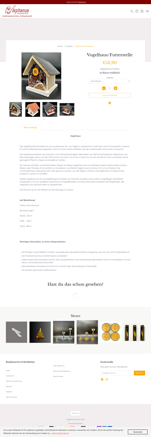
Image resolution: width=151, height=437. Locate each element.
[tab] (30, 127)
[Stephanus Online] (17, 11)
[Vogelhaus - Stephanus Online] (32, 109)
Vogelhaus (109, 77)
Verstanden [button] (137, 432)
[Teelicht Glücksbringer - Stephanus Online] (111, 332)
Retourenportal (11, 397)
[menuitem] (131, 11)
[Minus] (104, 88)
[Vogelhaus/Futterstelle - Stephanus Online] (15, 109)
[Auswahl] (115, 88)
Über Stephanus (59, 366)
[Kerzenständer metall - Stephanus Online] (63, 332)
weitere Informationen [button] (60, 433)
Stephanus (82, 2)
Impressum (10, 376)
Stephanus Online (109, 69)
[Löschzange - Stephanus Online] (16, 332)
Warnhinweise (58, 376)
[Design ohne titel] (134, 332)
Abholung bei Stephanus (62, 371)
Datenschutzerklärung (14, 381)
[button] (131, 11)
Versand (9, 386)
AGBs (8, 370)
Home (59, 46)
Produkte (69, 46)
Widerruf (9, 392)
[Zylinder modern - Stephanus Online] (40, 332)
